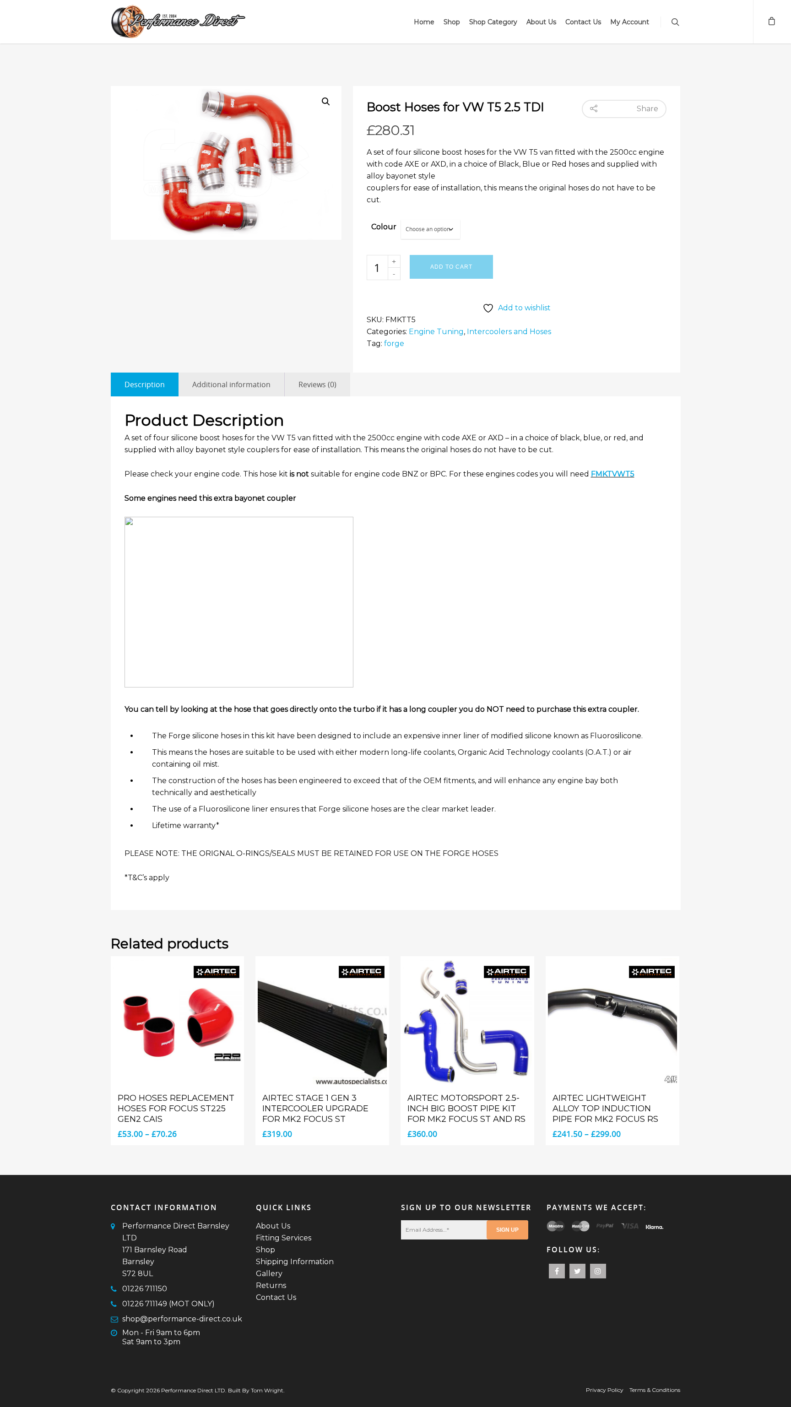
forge (394, 343)
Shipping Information (295, 1261)
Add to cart (451, 267)
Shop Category (493, 22)
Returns (271, 1285)
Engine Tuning (436, 331)
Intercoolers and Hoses (509, 331)
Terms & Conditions (654, 1389)
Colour (383, 226)
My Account (629, 22)
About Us (541, 22)
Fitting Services (283, 1238)
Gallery (269, 1273)
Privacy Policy (604, 1389)
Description (145, 384)
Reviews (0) (317, 384)
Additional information (231, 384)
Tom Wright (267, 1390)
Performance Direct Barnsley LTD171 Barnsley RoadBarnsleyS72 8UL (175, 1250)
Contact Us (583, 22)
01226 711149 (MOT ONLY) (168, 1303)
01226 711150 (144, 1288)
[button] (326, 101)
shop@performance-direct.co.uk (182, 1319)
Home (424, 22)
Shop (452, 22)
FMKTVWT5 (612, 474)
